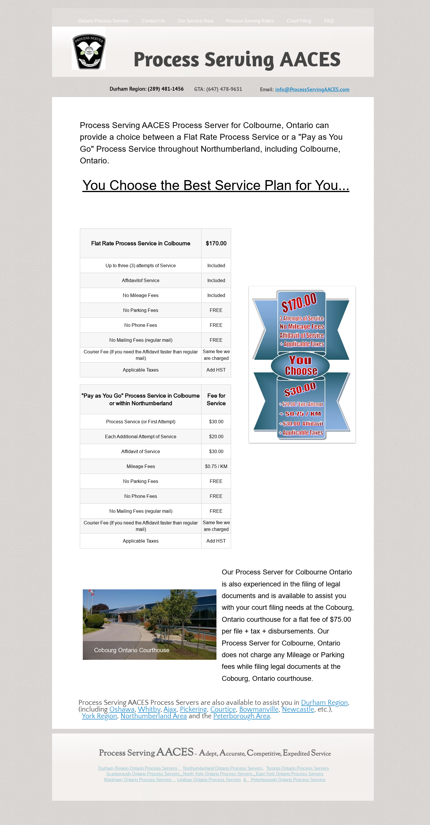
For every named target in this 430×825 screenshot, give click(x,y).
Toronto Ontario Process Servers (297, 768)
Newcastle (298, 709)
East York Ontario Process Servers (290, 773)
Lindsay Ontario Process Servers (209, 779)
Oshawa (122, 709)
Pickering (193, 709)
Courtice (223, 709)
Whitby (149, 709)
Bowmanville (258, 709)
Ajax (170, 709)
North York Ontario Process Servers (217, 773)
